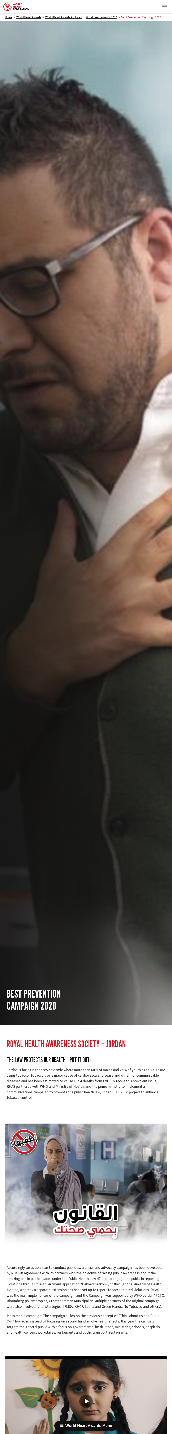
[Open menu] (164, 7)
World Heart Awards (28, 17)
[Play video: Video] (86, 1401)
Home (8, 17)
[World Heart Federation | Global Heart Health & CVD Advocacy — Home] (16, 7)
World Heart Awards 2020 (101, 17)
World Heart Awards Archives (63, 17)
